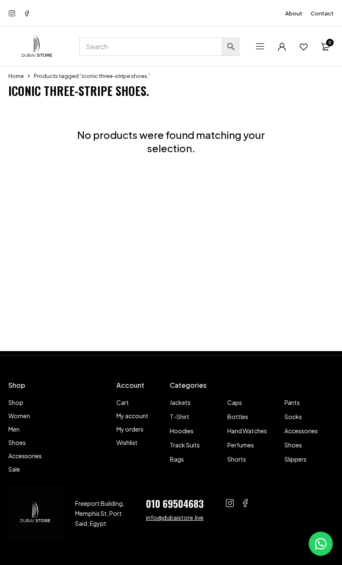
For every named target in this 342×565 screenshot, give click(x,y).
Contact (322, 13)
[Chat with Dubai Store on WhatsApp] (321, 544)
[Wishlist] (303, 46)
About (293, 13)
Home (16, 76)
